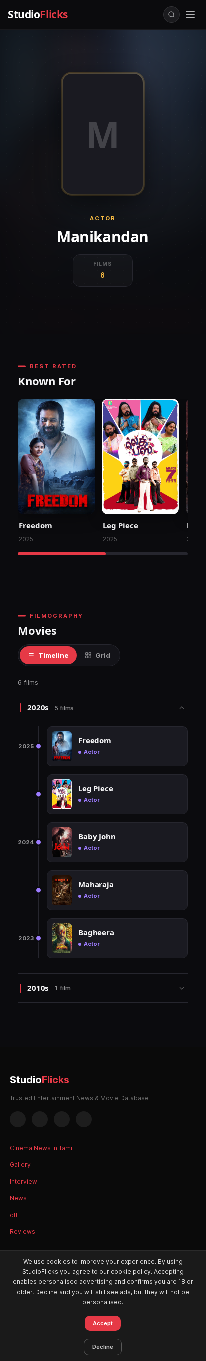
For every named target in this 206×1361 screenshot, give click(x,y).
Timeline (53, 655)
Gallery (20, 1164)
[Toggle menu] (190, 14)
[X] (62, 1119)
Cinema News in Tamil (42, 1148)
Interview (24, 1181)
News (18, 1198)
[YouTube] (84, 1119)
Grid (103, 655)
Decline (103, 1346)
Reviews (23, 1231)
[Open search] (172, 14)
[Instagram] (40, 1119)
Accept (103, 1323)
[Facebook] (18, 1119)
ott (14, 1215)
